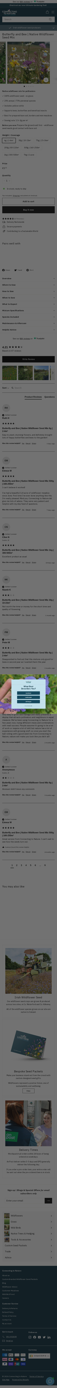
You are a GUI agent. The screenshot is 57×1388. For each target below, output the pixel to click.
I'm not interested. (28, 705)
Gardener (28, 693)
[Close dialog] (56, 676)
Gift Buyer (29, 701)
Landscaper (28, 697)
